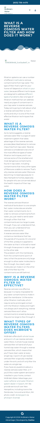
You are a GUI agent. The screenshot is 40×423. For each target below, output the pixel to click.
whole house (28, 336)
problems (15, 97)
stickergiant (21, 395)
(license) (16, 398)
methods (18, 80)
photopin (8, 398)
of (10, 97)
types (6, 97)
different (29, 94)
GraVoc (31, 420)
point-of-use (13, 339)
